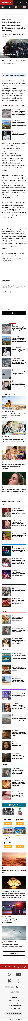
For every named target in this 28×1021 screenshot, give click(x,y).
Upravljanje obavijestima (15, 1013)
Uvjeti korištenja (14, 1003)
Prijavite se (14, 313)
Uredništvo (14, 997)
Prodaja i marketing (14, 1000)
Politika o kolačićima (14, 1008)
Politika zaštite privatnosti (14, 1005)
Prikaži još (14, 953)
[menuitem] (23, 2)
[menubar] (23, 2)
